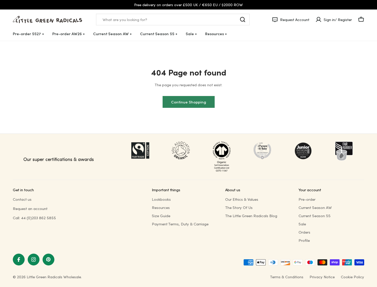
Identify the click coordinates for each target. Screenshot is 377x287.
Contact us (22, 199)
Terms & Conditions (286, 276)
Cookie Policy (352, 276)
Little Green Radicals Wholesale (54, 276)
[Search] (243, 19)
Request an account (30, 208)
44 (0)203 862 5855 (38, 217)
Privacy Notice (322, 276)
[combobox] (173, 19)
